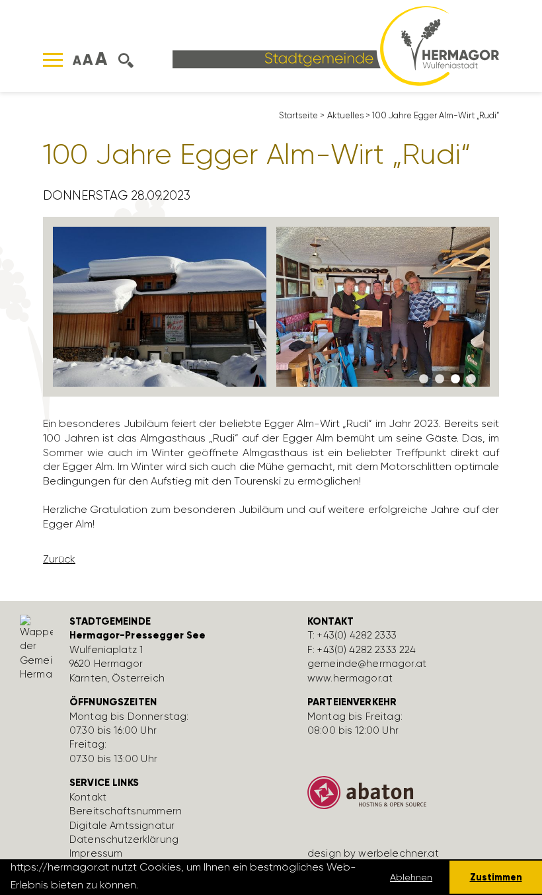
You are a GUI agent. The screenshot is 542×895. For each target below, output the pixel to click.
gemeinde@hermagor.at (366, 664)
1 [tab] (423, 379)
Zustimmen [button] (496, 877)
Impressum (95, 853)
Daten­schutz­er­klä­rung (123, 839)
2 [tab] (439, 379)
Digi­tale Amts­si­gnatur (121, 826)
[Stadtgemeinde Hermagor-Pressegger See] (336, 44)
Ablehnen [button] (411, 877)
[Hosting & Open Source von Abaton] (416, 797)
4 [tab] (471, 379)
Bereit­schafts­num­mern (125, 811)
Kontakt (87, 797)
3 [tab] (455, 379)
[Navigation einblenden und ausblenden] (53, 60)
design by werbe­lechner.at (373, 853)
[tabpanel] (160, 307)
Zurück (59, 559)
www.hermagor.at (350, 678)
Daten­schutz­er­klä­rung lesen (213, 884)
